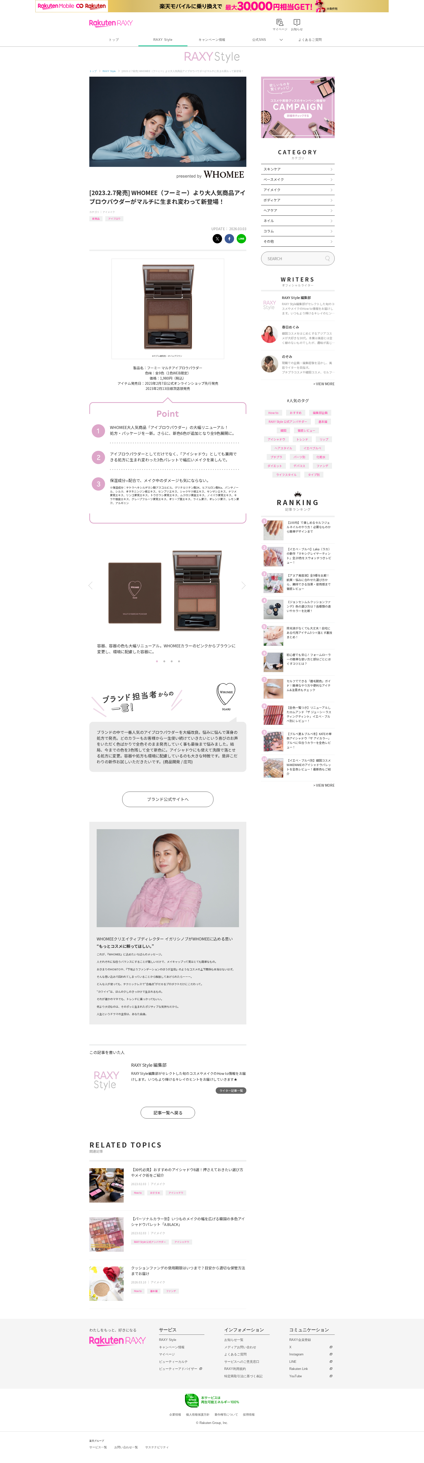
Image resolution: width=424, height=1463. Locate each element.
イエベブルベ (312, 448)
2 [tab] (164, 661)
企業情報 (175, 1414)
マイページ (167, 1354)
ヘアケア (270, 210)
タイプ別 (314, 474)
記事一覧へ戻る (168, 1112)
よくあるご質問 (310, 40)
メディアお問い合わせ (240, 1347)
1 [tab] (156, 661)
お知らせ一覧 (233, 1340)
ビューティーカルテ (173, 1362)
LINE (292, 1362)
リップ (323, 439)
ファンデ (171, 1291)
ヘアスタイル (283, 448)
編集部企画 (320, 413)
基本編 (154, 1291)
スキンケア (272, 169)
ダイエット (274, 466)
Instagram (296, 1354)
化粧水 (321, 457)
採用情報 (249, 1414)
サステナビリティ (157, 1447)
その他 (269, 241)
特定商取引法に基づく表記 (243, 1376)
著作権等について (226, 1414)
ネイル (269, 220)
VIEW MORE (324, 383)
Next (244, 585)
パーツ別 (299, 457)
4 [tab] (178, 661)
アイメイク (109, 212)
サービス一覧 (98, 1447)
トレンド (302, 439)
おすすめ (155, 1192)
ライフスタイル (286, 474)
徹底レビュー (306, 430)
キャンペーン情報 (212, 40)
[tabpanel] (167, 600)
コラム (269, 230)
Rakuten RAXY (111, 24)
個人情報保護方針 (198, 1414)
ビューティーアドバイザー (178, 1369)
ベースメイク (274, 179)
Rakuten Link (298, 1369)
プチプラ (276, 457)
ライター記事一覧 (231, 1090)
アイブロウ (114, 218)
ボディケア (272, 200)
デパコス (299, 466)
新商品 (96, 218)
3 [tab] (171, 661)
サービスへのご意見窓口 (241, 1362)
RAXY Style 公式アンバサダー (150, 1242)
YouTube (295, 1376)
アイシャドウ (176, 1192)
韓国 (283, 430)
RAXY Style (162, 40)
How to (138, 1192)
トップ (114, 40)
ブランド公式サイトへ (168, 799)
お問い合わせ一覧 (126, 1447)
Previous (91, 585)
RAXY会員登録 (300, 1340)
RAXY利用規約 (235, 1369)
